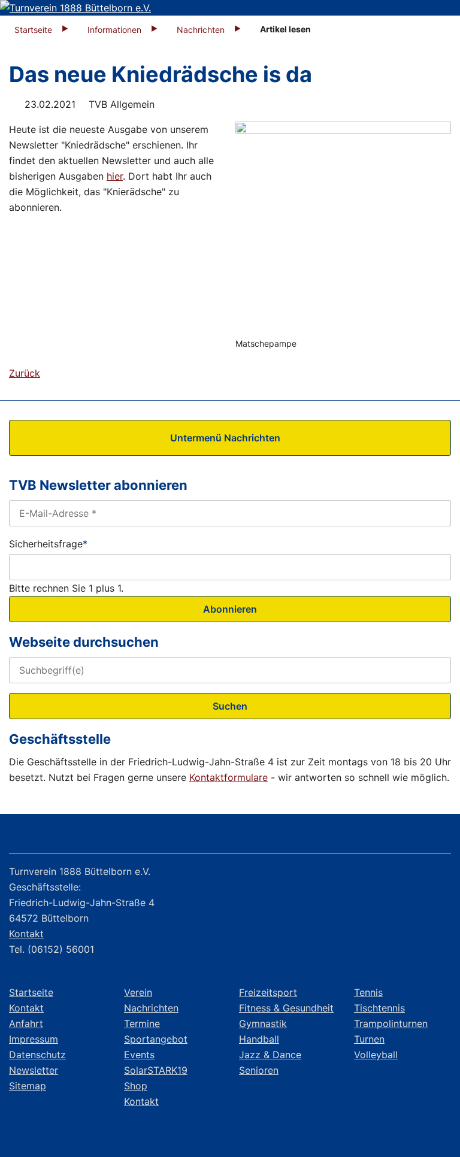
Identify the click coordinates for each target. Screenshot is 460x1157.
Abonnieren (230, 609)
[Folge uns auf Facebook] (371, 836)
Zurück (24, 373)
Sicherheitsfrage (48, 543)
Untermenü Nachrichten (225, 438)
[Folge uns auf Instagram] (404, 836)
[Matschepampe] (343, 229)
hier (115, 176)
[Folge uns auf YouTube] (436, 836)
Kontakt (26, 934)
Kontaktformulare (228, 777)
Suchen (230, 706)
